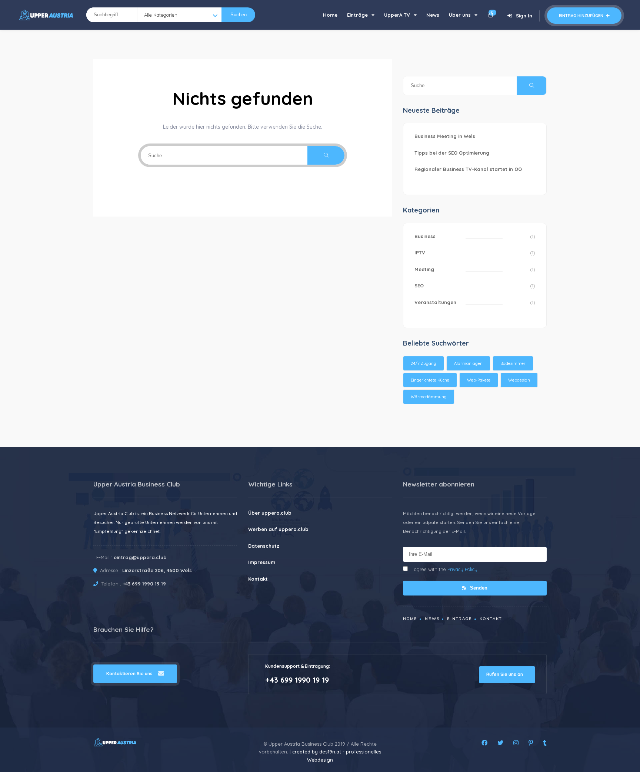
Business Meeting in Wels (444, 136)
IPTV (419, 252)
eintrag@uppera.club (140, 557)
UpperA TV (397, 15)
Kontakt (258, 579)
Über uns (460, 15)
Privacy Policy (462, 569)
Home (330, 15)
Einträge (357, 15)
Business (425, 236)
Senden (478, 588)
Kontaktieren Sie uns (129, 673)
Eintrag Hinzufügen (581, 15)
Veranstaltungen (435, 302)
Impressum (261, 562)
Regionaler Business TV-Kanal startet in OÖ (468, 169)
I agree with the (444, 569)
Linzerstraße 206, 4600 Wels (157, 570)
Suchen (238, 14)
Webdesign (519, 380)
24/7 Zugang (423, 363)
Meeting (424, 269)
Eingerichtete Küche (430, 380)
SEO (419, 285)
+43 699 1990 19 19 (144, 584)
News (432, 15)
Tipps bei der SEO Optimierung (451, 153)
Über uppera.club (269, 513)
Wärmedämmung (429, 396)
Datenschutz (263, 546)
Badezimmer (513, 363)
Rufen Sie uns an (505, 674)
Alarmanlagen (468, 363)
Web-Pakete (478, 380)
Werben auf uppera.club (278, 529)
